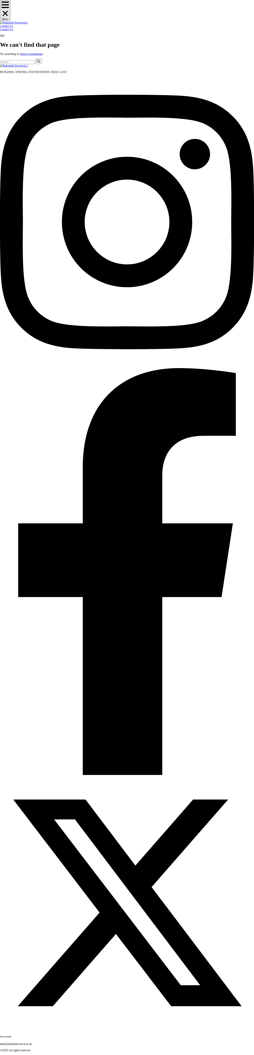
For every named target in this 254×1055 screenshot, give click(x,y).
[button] (5, 10)
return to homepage (31, 53)
